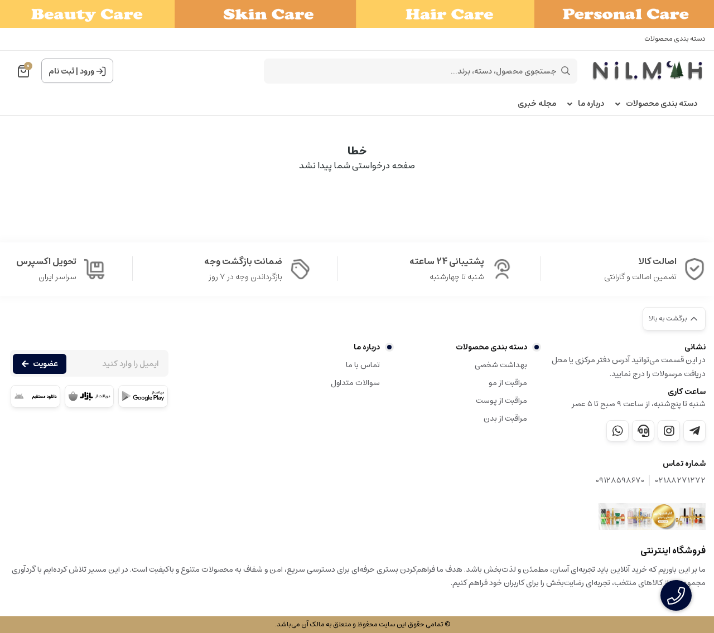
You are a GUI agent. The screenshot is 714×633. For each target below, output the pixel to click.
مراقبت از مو (508, 382)
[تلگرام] (694, 430)
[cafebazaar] (89, 396)
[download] (35, 396)
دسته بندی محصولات (675, 39)
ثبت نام (61, 71)
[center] (566, 70)
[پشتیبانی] (643, 430)
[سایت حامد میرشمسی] (652, 516)
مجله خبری (537, 104)
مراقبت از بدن (505, 418)
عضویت (45, 364)
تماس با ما (362, 365)
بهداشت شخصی (501, 365)
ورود (87, 71)
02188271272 (680, 480)
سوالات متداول (355, 382)
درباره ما (591, 104)
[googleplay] (143, 396)
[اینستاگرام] (669, 430)
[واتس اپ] (617, 430)
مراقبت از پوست (501, 400)
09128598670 (620, 480)
